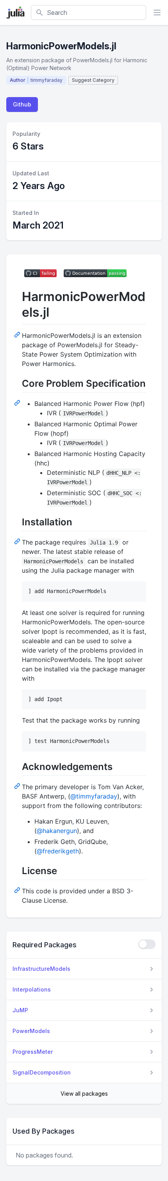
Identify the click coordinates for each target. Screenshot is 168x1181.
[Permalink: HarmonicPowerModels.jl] (18, 334)
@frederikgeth (58, 851)
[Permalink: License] (18, 889)
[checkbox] (146, 944)
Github (22, 104)
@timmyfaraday (93, 796)
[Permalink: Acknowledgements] (18, 785)
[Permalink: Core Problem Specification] (18, 402)
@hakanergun (57, 831)
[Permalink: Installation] (18, 541)
